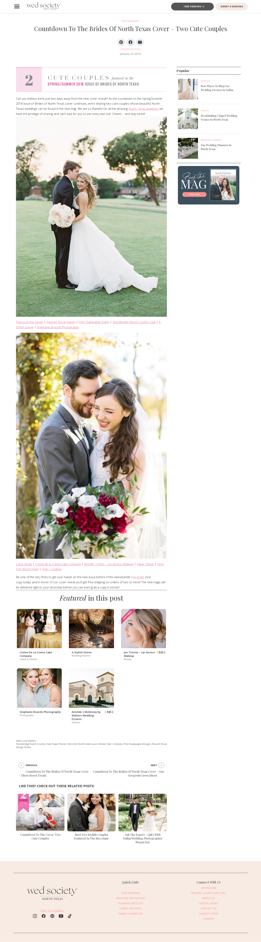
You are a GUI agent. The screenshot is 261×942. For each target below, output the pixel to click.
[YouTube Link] (61, 916)
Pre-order (137, 577)
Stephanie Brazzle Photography (58, 327)
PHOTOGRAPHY (130, 21)
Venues (205, 110)
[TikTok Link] (69, 916)
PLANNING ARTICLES (130, 903)
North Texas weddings (144, 109)
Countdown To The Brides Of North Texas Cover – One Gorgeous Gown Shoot (128, 773)
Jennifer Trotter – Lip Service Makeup (109, 564)
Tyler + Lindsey (52, 569)
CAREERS (208, 918)
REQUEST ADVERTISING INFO (208, 893)
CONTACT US (208, 908)
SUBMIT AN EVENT (130, 908)
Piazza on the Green (29, 322)
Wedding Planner (211, 140)
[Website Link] (52, 901)
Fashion (205, 81)
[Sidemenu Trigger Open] (16, 6)
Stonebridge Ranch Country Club (134, 322)
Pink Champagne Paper (94, 322)
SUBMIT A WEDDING (232, 6)
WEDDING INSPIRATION (130, 898)
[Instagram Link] (35, 916)
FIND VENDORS (192, 6)
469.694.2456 (208, 888)
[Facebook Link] (43, 916)
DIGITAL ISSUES (208, 903)
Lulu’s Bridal (24, 564)
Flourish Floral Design (61, 322)
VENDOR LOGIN (208, 913)
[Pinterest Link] (52, 916)
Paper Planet (145, 564)
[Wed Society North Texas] (43, 6)
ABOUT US (208, 898)
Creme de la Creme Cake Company (58, 564)
